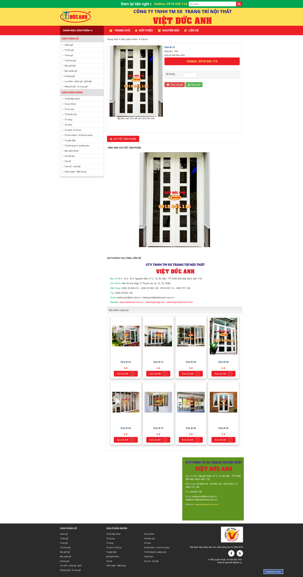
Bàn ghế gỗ (70, 65)
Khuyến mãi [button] (170, 30)
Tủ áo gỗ (68, 55)
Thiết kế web (223, 562)
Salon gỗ (68, 45)
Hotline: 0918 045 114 (202, 61)
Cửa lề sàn (69, 156)
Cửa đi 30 (191, 361)
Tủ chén (68, 124)
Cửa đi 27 (158, 428)
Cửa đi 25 (223, 428)
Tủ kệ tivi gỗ (70, 60)
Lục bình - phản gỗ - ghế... (71, 565)
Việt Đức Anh (235, 559)
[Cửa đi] (126, 335)
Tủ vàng (68, 119)
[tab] (123, 139)
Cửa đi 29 (223, 361)
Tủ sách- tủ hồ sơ (72, 130)
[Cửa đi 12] (137, 80)
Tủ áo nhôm (70, 104)
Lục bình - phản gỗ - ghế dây (78, 81)
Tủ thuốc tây (70, 114)
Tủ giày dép (70, 140)
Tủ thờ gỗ (69, 50)
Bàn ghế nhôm (71, 150)
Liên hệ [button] (193, 30)
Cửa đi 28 (126, 428)
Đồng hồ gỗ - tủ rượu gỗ (76, 86)
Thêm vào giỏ (176, 84)
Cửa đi (67, 161)
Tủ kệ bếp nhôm (72, 98)
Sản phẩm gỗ (70, 38)
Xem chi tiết (123, 373)
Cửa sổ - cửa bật (72, 166)
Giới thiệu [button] (146, 30)
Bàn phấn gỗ (70, 71)
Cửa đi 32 (126, 361)
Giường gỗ (69, 76)
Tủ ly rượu (69, 109)
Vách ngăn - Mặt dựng (75, 171)
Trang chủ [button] (122, 30)
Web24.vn (237, 562)
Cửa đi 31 (158, 361)
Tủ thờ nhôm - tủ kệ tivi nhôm (78, 135)
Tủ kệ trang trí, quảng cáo (76, 145)
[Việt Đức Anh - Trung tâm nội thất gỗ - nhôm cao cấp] (75, 16)
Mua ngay (195, 84)
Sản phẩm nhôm (72, 92)
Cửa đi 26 (191, 428)
